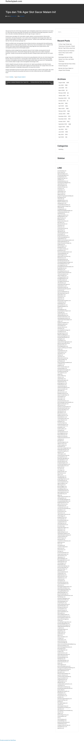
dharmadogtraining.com (63, 714)
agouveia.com (60, 709)
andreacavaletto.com (62, 368)
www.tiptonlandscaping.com (63, 625)
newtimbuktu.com (61, 191)
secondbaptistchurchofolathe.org (64, 710)
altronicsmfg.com (61, 193)
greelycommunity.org (62, 436)
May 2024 (61, 134)
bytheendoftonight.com (62, 380)
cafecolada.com (61, 390)
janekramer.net (60, 467)
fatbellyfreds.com (61, 658)
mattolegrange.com (61, 477)
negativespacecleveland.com (63, 496)
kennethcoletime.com (62, 461)
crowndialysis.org (61, 340)
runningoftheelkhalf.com (63, 591)
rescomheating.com (61, 719)
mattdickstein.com (61, 573)
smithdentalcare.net (61, 723)
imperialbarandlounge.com (63, 284)
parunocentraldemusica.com (63, 666)
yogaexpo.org (60, 365)
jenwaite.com (60, 697)
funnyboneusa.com (61, 505)
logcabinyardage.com (62, 569)
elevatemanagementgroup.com (64, 698)
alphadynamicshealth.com (63, 691)
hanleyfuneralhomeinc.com (63, 316)
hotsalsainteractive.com (62, 181)
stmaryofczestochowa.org (63, 455)
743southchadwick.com (62, 274)
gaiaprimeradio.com (62, 471)
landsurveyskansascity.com (63, 604)
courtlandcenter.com (62, 521)
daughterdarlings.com (62, 178)
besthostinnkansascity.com (63, 722)
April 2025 (61, 106)
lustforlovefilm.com (61, 428)
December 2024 (63, 116)
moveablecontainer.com (62, 249)
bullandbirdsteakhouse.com (63, 616)
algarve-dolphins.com (62, 483)
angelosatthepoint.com (62, 532)
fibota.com (59, 663)
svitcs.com (59, 543)
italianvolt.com (60, 299)
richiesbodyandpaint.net (62, 175)
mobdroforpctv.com (62, 384)
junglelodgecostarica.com (63, 479)
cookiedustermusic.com (62, 507)
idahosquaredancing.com (63, 293)
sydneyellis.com (61, 339)
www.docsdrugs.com (62, 610)
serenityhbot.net (61, 580)
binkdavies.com (61, 421)
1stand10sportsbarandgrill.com (64, 319)
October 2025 (62, 100)
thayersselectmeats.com (62, 554)
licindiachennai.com (61, 176)
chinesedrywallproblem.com (63, 501)
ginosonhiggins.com (62, 486)
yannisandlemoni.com (62, 305)
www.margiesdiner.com (62, 611)
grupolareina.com (61, 250)
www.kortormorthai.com (63, 599)
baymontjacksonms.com (63, 492)
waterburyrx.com (61, 529)
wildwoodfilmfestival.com (63, 241)
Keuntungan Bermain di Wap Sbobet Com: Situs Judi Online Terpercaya (66, 59)
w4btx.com (60, 321)
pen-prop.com (60, 585)
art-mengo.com (61, 470)
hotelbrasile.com (61, 244)
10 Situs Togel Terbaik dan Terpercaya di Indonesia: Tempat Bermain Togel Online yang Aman (67, 46)
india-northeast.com (62, 275)
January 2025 (62, 113)
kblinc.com (59, 308)
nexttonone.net (60, 579)
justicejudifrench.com (62, 456)
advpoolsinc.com (61, 530)
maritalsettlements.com (62, 489)
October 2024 (62, 121)
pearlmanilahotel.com (62, 224)
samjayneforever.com (62, 679)
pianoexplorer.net (61, 648)
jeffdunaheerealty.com (62, 592)
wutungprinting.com (62, 487)
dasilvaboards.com (61, 411)
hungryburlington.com (62, 462)
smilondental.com (61, 325)
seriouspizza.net (61, 545)
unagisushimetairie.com (62, 215)
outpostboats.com (61, 378)
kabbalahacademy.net (62, 324)
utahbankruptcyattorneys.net (64, 288)
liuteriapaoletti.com (61, 498)
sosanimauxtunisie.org (62, 228)
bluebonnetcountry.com (62, 221)
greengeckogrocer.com (62, 333)
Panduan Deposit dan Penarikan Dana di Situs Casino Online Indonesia (66, 52)
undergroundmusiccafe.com (63, 725)
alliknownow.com (61, 405)
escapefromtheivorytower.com (64, 272)
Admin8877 (22, 16)
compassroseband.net (62, 546)
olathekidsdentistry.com (62, 315)
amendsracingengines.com (63, 598)
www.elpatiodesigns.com (63, 660)
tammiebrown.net (61, 473)
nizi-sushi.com (60, 468)
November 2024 (63, 119)
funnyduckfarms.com (62, 695)
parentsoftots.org (61, 564)
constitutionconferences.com (64, 540)
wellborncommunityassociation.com (65, 240)
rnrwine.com (60, 704)
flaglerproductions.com (62, 415)
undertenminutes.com (62, 187)
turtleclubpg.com (61, 515)
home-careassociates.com (63, 366)
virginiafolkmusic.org (62, 350)
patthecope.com (61, 542)
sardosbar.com (60, 297)
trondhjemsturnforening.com (64, 669)
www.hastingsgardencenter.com (64, 647)
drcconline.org (60, 526)
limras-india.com (61, 172)
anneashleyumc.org (61, 602)
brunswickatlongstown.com (63, 464)
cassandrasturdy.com (62, 386)
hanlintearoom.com (61, 694)
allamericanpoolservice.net (63, 343)
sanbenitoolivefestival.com (63, 387)
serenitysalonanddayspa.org (63, 182)
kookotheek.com (61, 234)
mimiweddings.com (61, 720)
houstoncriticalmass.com (63, 400)
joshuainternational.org (62, 582)
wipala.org (59, 374)
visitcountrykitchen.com (62, 481)
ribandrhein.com (61, 353)
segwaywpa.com (61, 557)
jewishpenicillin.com (62, 344)
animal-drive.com (61, 549)
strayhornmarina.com (62, 414)
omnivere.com (60, 188)
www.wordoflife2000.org (63, 291)
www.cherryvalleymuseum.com (64, 251)
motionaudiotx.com (61, 716)
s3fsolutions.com (61, 269)
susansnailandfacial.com (63, 583)
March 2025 (62, 108)
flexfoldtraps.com (61, 596)
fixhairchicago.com (61, 538)
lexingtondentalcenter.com (63, 337)
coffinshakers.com (61, 454)
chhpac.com (60, 713)
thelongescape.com (61, 476)
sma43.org (59, 620)
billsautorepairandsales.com (63, 673)
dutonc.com (60, 474)
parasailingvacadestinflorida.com (64, 688)
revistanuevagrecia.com (62, 442)
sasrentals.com (60, 328)
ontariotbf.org (60, 207)
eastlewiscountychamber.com (64, 406)
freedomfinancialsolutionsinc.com (65, 595)
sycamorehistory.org (62, 641)
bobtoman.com (60, 226)
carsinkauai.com (61, 685)
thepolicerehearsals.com (63, 403)
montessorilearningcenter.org (64, 676)
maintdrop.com (61, 225)
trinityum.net (60, 651)
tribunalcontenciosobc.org (63, 408)
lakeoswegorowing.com (62, 706)
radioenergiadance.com (62, 232)
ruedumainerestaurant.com (63, 437)
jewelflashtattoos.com (62, 216)
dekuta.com (60, 635)
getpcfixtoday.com (61, 218)
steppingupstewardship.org (63, 626)
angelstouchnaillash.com (63, 322)
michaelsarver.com (61, 331)
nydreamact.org (61, 213)
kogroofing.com (61, 229)
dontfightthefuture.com (62, 278)
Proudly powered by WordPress (8, 740)
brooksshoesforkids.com (63, 552)
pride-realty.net (60, 689)
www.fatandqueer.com (62, 601)
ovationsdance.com (61, 352)
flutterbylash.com (61, 692)
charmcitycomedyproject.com (64, 448)
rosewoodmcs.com (61, 639)
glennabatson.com (61, 412)
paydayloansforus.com (62, 200)
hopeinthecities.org (61, 381)
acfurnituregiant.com (62, 185)
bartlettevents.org (61, 247)
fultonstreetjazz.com (62, 246)
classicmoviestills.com (62, 389)
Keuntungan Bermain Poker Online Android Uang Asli (67, 64)
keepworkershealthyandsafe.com (64, 210)
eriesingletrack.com (61, 309)
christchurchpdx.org (62, 423)
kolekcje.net (60, 355)
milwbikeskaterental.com (63, 490)
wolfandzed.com (61, 633)
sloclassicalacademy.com (63, 409)
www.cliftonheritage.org (62, 619)
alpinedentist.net (61, 231)
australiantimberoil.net (62, 259)
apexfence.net (60, 728)
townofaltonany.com (62, 493)
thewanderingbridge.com (63, 458)
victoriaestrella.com (61, 518)
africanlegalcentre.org (62, 433)
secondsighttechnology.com (63, 330)
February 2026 (62, 93)
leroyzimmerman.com (62, 700)
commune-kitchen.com (62, 425)
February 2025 (62, 111)
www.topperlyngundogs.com (64, 589)
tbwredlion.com (61, 672)
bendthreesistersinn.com (63, 502)
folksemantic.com (61, 296)
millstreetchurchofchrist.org (63, 686)
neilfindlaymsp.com (61, 523)
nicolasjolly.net (60, 430)
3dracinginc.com (61, 399)
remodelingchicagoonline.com (64, 622)
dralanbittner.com (61, 303)
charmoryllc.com (61, 397)
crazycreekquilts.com (62, 420)
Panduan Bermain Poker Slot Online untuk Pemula (42, 82)
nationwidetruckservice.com (63, 514)
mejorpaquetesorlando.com (63, 318)
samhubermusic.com (62, 726)
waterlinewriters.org (62, 561)
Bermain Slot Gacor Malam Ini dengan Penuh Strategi (66, 69)
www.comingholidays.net (63, 395)
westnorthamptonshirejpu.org (64, 243)
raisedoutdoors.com (62, 285)
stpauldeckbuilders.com (62, 605)
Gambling (11, 76)
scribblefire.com (61, 364)
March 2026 (62, 90)
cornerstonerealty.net (62, 642)
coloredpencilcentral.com (63, 281)
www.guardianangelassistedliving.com (66, 667)
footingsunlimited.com (62, 607)
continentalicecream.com (63, 418)
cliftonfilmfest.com (61, 282)
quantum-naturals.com (62, 675)
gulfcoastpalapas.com (62, 558)
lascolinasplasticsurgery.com (63, 617)
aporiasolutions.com (62, 555)
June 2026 (61, 87)
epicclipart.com (60, 222)
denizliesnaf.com (61, 539)
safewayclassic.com (61, 203)
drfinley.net (60, 701)
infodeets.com (60, 179)
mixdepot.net (60, 638)
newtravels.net (60, 198)
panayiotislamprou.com (62, 235)
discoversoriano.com (62, 392)
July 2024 (61, 129)
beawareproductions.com (63, 449)
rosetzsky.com (60, 439)
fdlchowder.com (61, 613)
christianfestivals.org (62, 480)
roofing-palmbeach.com (62, 277)
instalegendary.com (61, 209)
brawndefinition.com (62, 417)
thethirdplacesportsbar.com (63, 654)
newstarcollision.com (62, 327)
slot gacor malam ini (21, 76)
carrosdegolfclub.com (62, 265)
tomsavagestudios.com (62, 346)
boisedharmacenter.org (62, 371)
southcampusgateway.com (63, 237)
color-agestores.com (62, 372)
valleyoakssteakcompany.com (64, 535)
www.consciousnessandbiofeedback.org (66, 644)
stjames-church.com (62, 443)
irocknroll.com (60, 290)
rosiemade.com (61, 312)
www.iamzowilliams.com (63, 645)
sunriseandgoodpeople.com (63, 499)
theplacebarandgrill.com (63, 527)
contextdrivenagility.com (63, 451)
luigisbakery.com (61, 630)
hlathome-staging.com (62, 334)
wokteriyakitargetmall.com (63, 336)
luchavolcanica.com (61, 511)
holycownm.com (61, 512)
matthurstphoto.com (62, 681)
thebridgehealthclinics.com (63, 560)
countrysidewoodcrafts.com (63, 204)
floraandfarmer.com (61, 268)
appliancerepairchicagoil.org (63, 206)
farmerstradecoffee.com (62, 567)
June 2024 (61, 131)
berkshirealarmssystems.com (64, 300)
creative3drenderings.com (63, 566)
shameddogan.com (61, 563)
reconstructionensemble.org (63, 508)
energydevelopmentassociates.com (65, 266)
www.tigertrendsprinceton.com (64, 586)
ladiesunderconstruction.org (63, 256)
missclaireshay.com (61, 170)
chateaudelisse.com (61, 238)
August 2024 (62, 126)
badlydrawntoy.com (61, 574)
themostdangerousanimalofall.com (65, 402)
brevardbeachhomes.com (63, 271)
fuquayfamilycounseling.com (64, 707)
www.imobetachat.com (62, 571)
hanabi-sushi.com (61, 632)
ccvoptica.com (60, 627)
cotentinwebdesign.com (62, 253)
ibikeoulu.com (60, 452)
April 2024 (61, 137)
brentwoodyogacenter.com (63, 623)
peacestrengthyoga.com (62, 594)
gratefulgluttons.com (62, 383)
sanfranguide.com (61, 396)
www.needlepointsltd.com (63, 614)
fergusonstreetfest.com (62, 678)
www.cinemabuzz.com (62, 636)
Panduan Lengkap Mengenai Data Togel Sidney (17, 82)
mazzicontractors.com (62, 653)
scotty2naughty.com (62, 445)
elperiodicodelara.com (62, 173)
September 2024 (63, 124)
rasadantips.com (61, 190)
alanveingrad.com (61, 484)
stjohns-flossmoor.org (62, 504)
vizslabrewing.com (61, 302)
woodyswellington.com (62, 657)
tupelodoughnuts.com (62, 313)
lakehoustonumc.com (62, 576)
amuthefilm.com (61, 427)
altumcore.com (60, 548)
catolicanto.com (61, 356)
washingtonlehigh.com (62, 629)
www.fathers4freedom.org (63, 588)
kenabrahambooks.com (62, 424)
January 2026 (62, 95)
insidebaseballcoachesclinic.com (64, 684)
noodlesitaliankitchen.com (63, 212)
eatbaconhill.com (61, 194)
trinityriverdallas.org (62, 359)
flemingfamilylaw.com (62, 703)
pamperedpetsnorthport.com (64, 310)
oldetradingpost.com (62, 254)
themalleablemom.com (62, 459)
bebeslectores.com (61, 257)
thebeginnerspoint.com (62, 393)
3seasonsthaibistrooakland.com (64, 362)
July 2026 (61, 85)
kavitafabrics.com (61, 510)
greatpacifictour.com (62, 517)
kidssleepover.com (61, 197)
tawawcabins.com (61, 294)
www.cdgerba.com (61, 664)
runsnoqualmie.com (62, 608)
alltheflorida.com (61, 682)
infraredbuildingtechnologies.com (65, 262)
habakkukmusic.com (62, 577)
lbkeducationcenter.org (62, 358)
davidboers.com (61, 570)
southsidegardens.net (62, 650)
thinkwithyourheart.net (62, 287)
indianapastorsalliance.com (63, 533)
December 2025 (63, 98)
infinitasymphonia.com (62, 431)
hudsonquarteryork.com (63, 661)
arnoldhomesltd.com (62, 280)
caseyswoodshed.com (62, 536)
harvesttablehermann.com (63, 263)
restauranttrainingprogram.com (64, 341)
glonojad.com (60, 440)
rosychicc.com (60, 377)
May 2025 (61, 103)
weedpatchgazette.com (62, 306)
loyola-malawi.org (61, 375)
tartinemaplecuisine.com (63, 465)
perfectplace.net (61, 361)
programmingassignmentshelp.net (65, 195)
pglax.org (59, 495)
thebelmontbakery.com (62, 201)
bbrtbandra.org (60, 219)
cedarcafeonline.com (62, 184)
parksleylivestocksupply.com (63, 369)
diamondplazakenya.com (63, 670)
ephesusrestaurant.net (62, 655)
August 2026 (62, 82)
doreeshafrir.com (61, 446)
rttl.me (59, 717)
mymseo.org (60, 711)
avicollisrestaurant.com (62, 524)
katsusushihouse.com (62, 434)
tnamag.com (60, 551)
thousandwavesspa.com (62, 520)
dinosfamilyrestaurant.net (63, 260)
